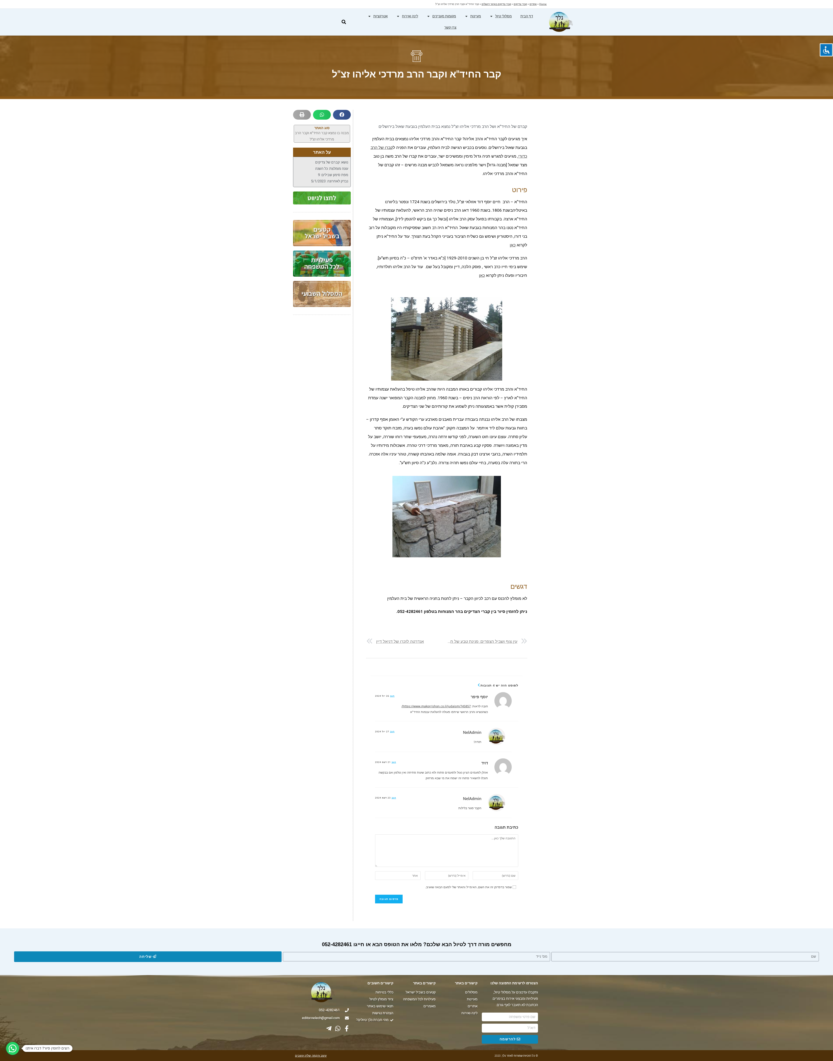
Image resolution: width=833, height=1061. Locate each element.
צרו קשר (450, 27)
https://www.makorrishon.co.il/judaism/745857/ (436, 706)
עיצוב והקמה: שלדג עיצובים (311, 1055)
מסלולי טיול (503, 16)
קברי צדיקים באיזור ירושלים (496, 4)
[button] (343, 21)
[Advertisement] (322, 387)
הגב (392, 695)
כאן (513, 245)
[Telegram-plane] (329, 1028)
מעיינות (475, 16)
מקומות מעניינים (444, 16)
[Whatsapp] (338, 1028)
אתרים (533, 4)
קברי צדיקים (520, 4)
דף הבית (526, 16)
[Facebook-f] (347, 1028)
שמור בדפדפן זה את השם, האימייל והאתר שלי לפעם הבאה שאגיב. (468, 887)
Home (543, 4)
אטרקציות (380, 16)
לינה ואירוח (410, 16)
